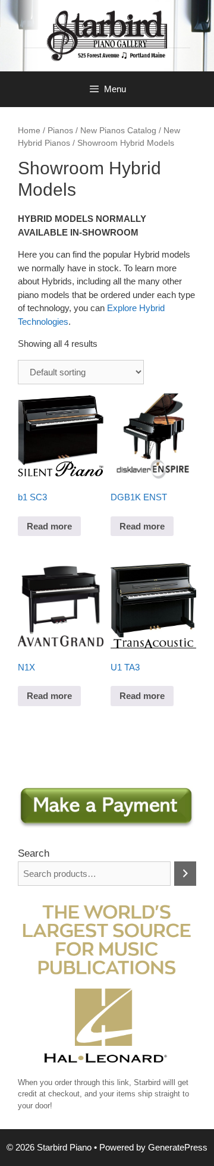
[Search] (185, 873)
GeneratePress (177, 1147)
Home (29, 130)
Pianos (60, 130)
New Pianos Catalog (118, 130)
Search (33, 853)
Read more (49, 526)
